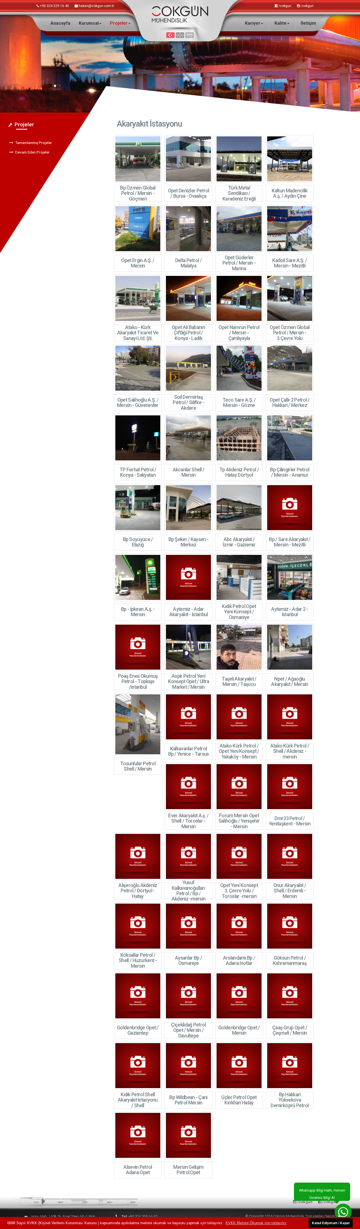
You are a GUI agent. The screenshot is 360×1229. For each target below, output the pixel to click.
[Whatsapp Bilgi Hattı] (343, 1212)
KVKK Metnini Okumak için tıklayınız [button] (256, 1223)
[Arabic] (189, 36)
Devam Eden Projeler (32, 152)
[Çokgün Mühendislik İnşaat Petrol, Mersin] (180, 14)
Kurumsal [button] (89, 23)
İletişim (308, 23)
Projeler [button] (119, 23)
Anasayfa (60, 23)
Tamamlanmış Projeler (33, 142)
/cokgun (284, 6)
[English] (180, 36)
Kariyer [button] (252, 23)
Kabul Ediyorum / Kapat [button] (331, 1223)
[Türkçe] (170, 36)
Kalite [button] (280, 23)
